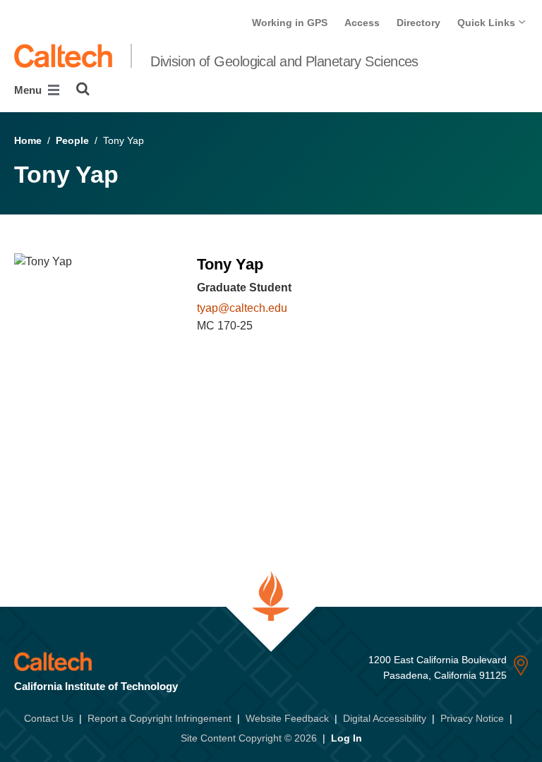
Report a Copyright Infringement (159, 718)
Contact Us (48, 718)
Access (362, 22)
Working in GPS (289, 22)
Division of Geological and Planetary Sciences (284, 61)
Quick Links (487, 22)
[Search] (83, 89)
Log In (346, 738)
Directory (418, 22)
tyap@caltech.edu (242, 308)
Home (28, 140)
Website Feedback (287, 718)
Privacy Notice (472, 718)
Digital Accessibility (384, 718)
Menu (29, 90)
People (72, 140)
